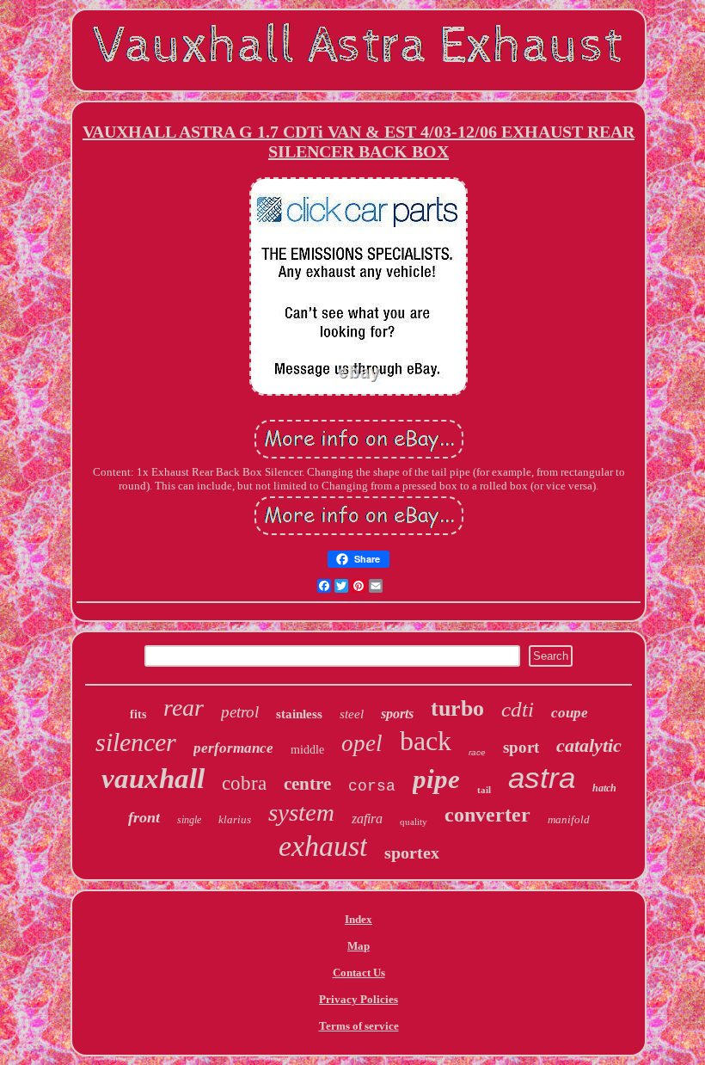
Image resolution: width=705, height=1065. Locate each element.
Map (358, 945)
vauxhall (153, 778)
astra (541, 777)
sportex (411, 852)
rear (183, 707)
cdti (517, 709)
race (477, 752)
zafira (367, 818)
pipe (436, 779)
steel (352, 714)
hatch (604, 788)
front (144, 817)
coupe (569, 713)
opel (362, 743)
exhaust (323, 846)
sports (397, 713)
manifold (569, 819)
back (425, 740)
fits (138, 714)
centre (307, 783)
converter (487, 814)
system (301, 812)
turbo (457, 708)
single (189, 820)
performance (233, 748)
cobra (244, 783)
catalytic (589, 745)
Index (358, 919)
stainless (299, 714)
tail (484, 790)
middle (307, 749)
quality (413, 821)
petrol (240, 712)
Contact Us (359, 972)
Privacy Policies (358, 999)
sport (521, 747)
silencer (135, 742)
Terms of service (359, 1025)
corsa (371, 786)
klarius (234, 819)
